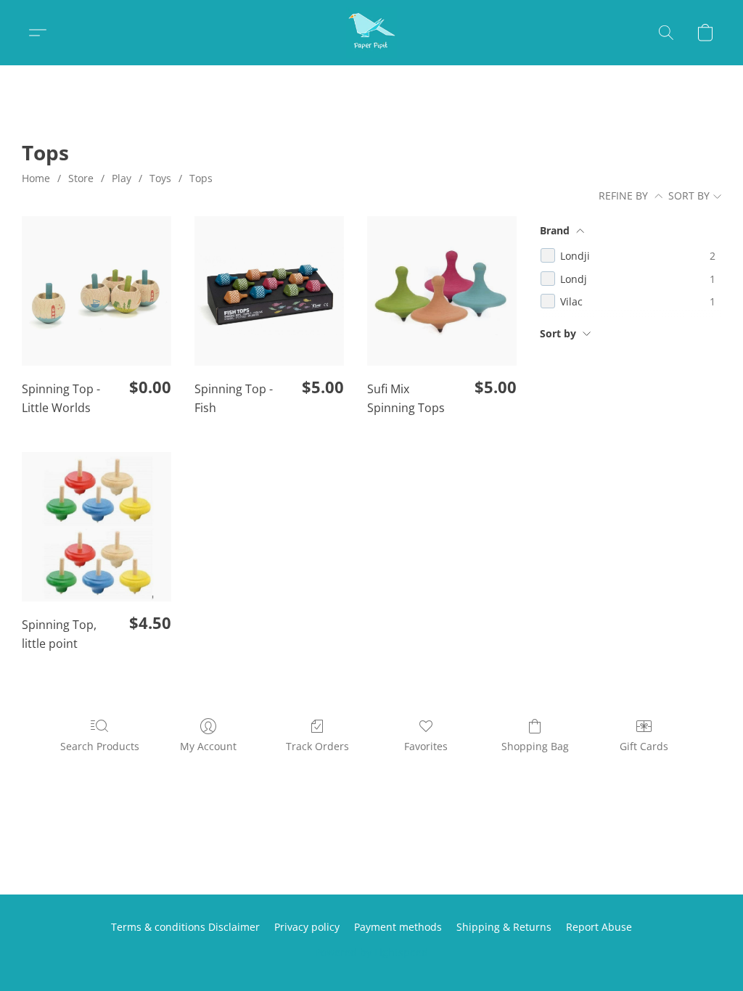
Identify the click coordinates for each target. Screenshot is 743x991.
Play (121, 178)
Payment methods (398, 927)
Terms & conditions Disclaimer (185, 927)
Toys (160, 178)
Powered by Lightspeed (371, 952)
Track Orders (317, 746)
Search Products (99, 746)
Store (81, 178)
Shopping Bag (535, 746)
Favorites (426, 746)
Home (36, 178)
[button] (371, 32)
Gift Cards (644, 746)
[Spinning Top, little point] (96, 526)
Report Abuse (599, 927)
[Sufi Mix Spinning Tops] (442, 291)
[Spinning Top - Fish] (269, 291)
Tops (201, 178)
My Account (208, 746)
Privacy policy (307, 927)
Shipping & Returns (503, 927)
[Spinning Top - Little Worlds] (96, 291)
